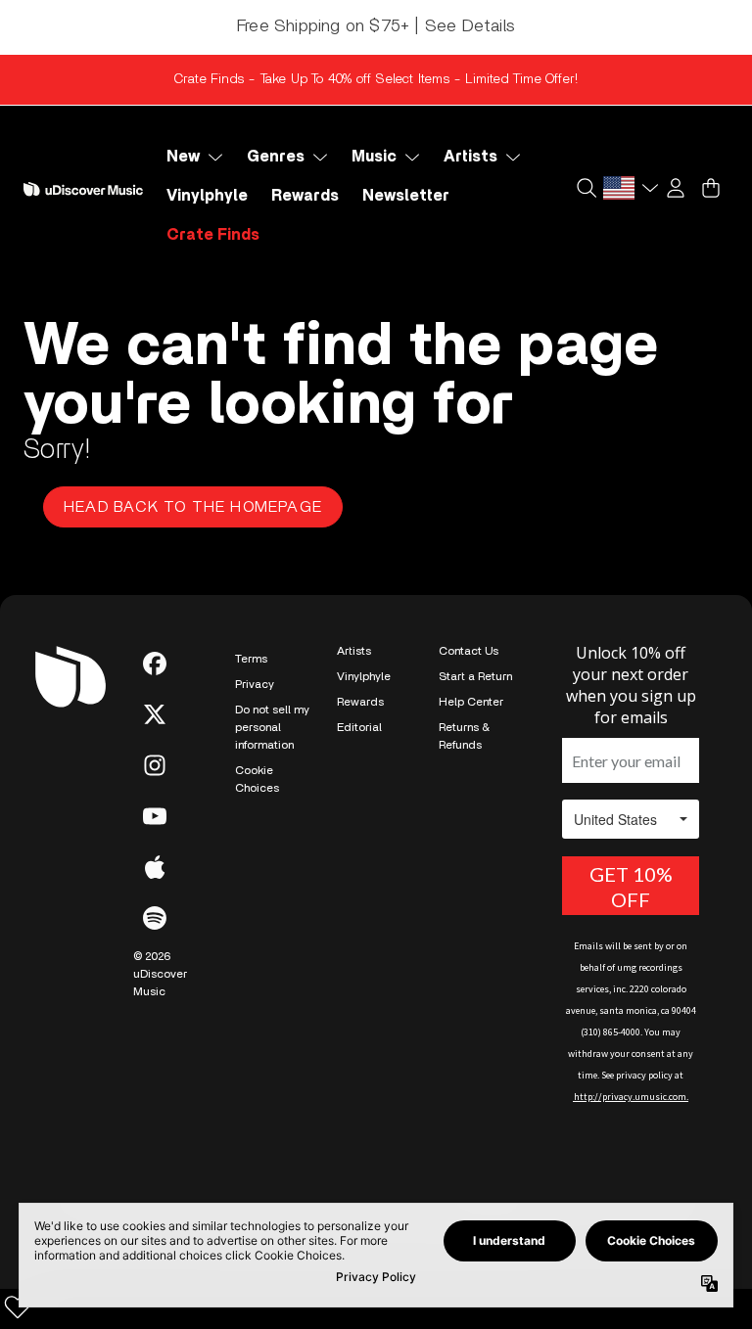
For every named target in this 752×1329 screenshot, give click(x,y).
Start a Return (475, 676)
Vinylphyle (364, 676)
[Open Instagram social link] (154, 765)
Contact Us (468, 651)
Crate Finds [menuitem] (212, 235)
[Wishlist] (17, 1306)
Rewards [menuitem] (305, 196)
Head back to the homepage (193, 507)
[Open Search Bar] (585, 188)
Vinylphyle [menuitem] (207, 196)
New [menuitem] (183, 156)
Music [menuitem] (374, 156)
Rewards (360, 702)
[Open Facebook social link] (154, 663)
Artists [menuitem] (470, 156)
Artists (354, 651)
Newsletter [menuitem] (405, 196)
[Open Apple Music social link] (154, 867)
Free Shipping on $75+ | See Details (376, 26)
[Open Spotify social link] (154, 917)
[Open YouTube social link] (154, 816)
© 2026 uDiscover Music (160, 973)
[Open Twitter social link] (154, 714)
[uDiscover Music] (83, 189)
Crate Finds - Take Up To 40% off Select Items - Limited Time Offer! (376, 79)
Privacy (254, 684)
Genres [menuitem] (276, 156)
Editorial (359, 727)
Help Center (471, 702)
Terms (251, 658)
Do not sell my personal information (272, 727)
